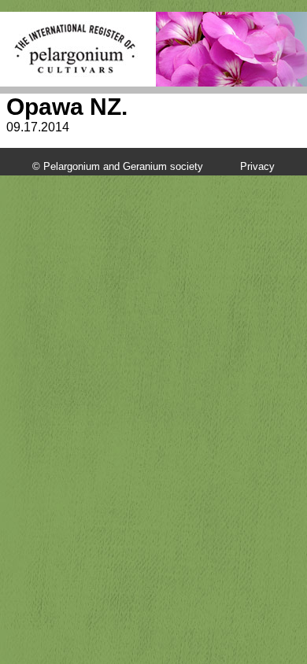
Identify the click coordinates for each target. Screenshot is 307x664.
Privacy (257, 166)
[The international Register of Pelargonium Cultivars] (75, 28)
